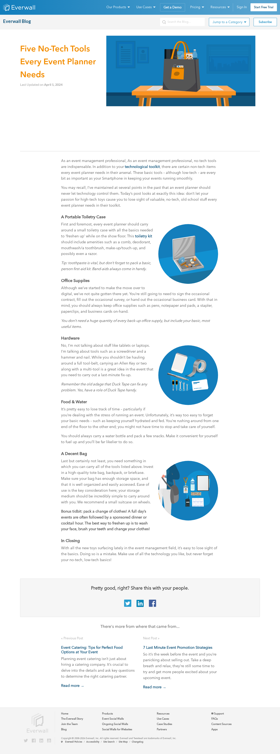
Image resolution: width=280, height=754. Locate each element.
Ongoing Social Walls (115, 724)
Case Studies (164, 724)
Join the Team (69, 724)
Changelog (137, 741)
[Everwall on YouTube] (49, 741)
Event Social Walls (113, 718)
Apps (214, 729)
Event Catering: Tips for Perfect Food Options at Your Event (92, 649)
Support (218, 713)
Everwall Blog (17, 21)
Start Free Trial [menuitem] (263, 7)
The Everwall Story (72, 718)
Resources (163, 713)
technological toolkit (142, 166)
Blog (64, 729)
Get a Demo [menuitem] (173, 7)
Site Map (123, 741)
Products (107, 713)
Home (64, 713)
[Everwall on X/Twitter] (26, 741)
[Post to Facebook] (152, 605)
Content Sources (221, 724)
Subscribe (265, 22)
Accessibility (92, 741)
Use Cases (163, 718)
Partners (162, 729)
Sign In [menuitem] (242, 7)
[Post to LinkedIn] (140, 605)
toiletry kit (143, 236)
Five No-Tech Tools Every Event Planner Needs (58, 61)
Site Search (109, 741)
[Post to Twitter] (127, 605)
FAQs (214, 718)
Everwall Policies (73, 741)
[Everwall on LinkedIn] (41, 741)
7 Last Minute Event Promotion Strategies (177, 647)
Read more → (72, 685)
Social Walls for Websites (117, 729)
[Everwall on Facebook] (34, 741)
